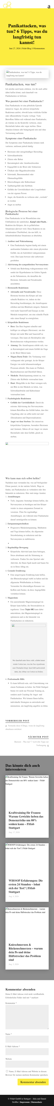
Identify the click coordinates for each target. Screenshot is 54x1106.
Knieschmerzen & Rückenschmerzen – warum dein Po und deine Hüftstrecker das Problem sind (26, 952)
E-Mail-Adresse (12, 1046)
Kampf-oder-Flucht (38, 221)
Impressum (25, 1102)
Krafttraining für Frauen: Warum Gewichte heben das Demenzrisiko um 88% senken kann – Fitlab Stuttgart (26, 820)
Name (8, 1034)
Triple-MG (29, 609)
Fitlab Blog (26, 48)
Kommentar (11, 1003)
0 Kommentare (39, 48)
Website (8, 1058)
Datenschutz (36, 1102)
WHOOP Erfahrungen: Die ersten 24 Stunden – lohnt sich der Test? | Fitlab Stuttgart (26, 886)
